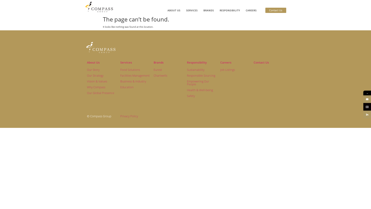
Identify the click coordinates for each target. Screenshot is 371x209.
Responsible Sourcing (201, 76)
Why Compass (96, 87)
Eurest (158, 70)
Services (192, 10)
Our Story (93, 70)
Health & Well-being (200, 90)
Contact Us (261, 62)
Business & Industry (133, 81)
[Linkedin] (367, 114)
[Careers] (367, 107)
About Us (174, 10)
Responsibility (230, 10)
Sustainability (195, 70)
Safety (191, 96)
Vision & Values (97, 81)
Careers (251, 10)
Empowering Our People (198, 82)
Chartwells (160, 76)
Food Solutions (130, 70)
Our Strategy (95, 76)
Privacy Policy (129, 116)
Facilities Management (135, 76)
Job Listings (227, 70)
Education (127, 87)
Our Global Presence (100, 93)
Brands (208, 10)
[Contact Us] (367, 99)
